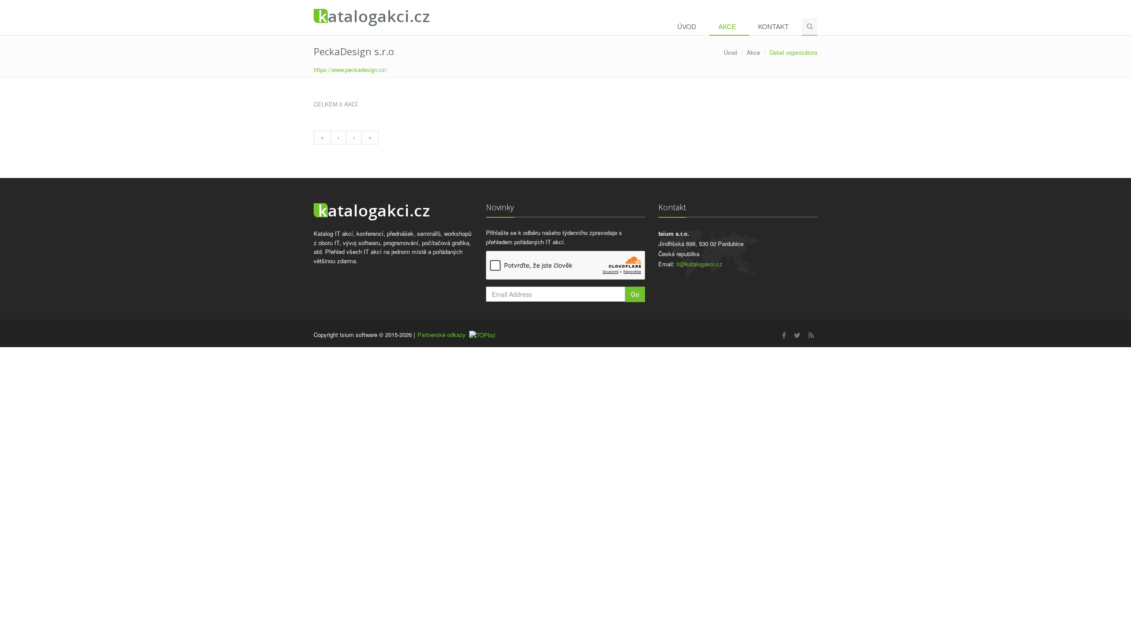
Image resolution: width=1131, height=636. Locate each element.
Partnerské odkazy (441, 334)
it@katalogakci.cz (699, 264)
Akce (727, 26)
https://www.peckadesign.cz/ (350, 69)
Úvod (686, 26)
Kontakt (773, 26)
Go (635, 294)
